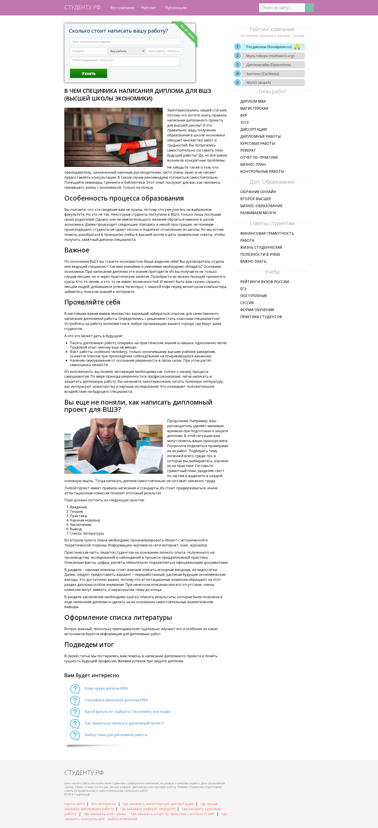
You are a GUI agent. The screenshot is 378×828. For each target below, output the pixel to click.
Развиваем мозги (258, 212)
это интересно (103, 803)
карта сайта (74, 803)
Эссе (244, 122)
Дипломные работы (260, 136)
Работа (247, 240)
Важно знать (253, 261)
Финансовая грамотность (267, 233)
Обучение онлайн (258, 191)
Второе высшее (255, 198)
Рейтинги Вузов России (264, 281)
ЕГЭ (243, 288)
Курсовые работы (257, 143)
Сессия (247, 302)
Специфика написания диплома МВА (116, 700)
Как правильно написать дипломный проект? (124, 723)
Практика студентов (261, 316)
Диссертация (253, 129)
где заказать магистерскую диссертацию (158, 803)
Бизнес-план (253, 164)
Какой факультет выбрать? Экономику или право (128, 711)
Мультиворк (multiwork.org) (270, 55)
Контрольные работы (262, 171)
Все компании (122, 7)
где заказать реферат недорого (147, 808)
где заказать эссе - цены (105, 813)
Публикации (175, 7)
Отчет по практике (259, 157)
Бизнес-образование (261, 205)
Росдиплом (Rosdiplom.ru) (269, 46)
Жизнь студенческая (261, 247)
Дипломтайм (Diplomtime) (268, 64)
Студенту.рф (82, 7)
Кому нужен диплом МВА (106, 688)
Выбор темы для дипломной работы (116, 734)
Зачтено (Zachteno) (262, 73)
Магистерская (254, 108)
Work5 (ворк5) (258, 82)
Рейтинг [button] (148, 7)
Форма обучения (257, 309)
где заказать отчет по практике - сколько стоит (172, 813)
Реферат (248, 150)
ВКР (243, 115)
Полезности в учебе (260, 254)
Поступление (253, 295)
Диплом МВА (253, 101)
